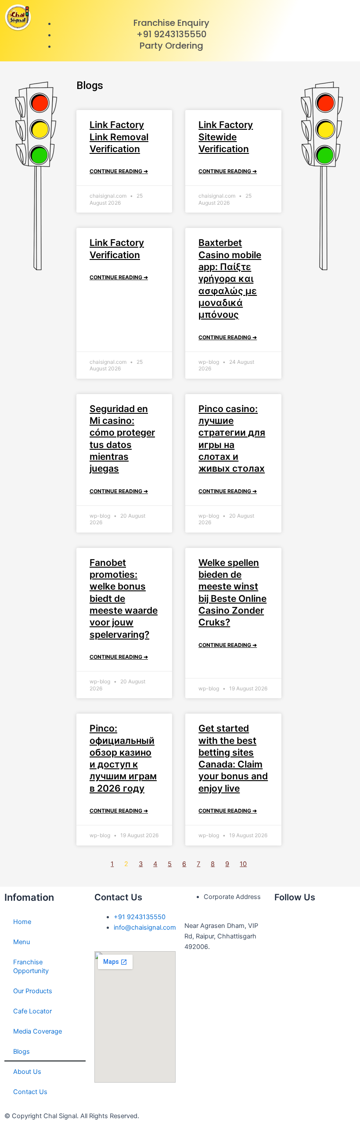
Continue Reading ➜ (119, 171)
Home (22, 922)
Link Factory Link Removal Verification (119, 136)
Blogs (21, 1051)
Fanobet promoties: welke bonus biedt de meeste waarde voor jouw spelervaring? (124, 598)
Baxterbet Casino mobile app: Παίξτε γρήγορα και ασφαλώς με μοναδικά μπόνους (229, 278)
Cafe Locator (32, 1011)
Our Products (32, 991)
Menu (21, 942)
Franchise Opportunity (31, 966)
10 (243, 864)
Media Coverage (37, 1031)
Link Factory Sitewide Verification (225, 136)
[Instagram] (285, 948)
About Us (27, 1072)
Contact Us (30, 1092)
